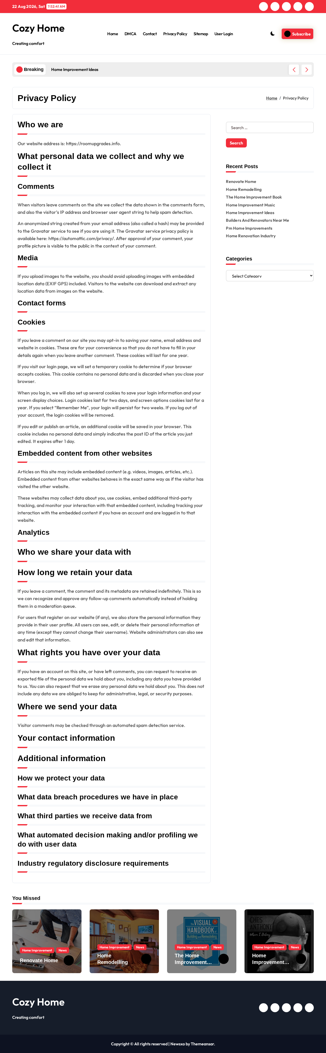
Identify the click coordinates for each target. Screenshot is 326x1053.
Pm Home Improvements (249, 228)
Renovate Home (241, 181)
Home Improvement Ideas (250, 212)
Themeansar (202, 1043)
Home (112, 33)
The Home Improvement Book (254, 197)
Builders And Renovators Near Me (257, 220)
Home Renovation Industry (251, 235)
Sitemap (201, 33)
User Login (223, 33)
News (63, 950)
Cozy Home (38, 27)
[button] (307, 70)
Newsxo (177, 1043)
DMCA (130, 33)
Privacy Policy (175, 33)
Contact (150, 33)
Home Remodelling (244, 189)
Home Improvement (37, 950)
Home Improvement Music (250, 204)
